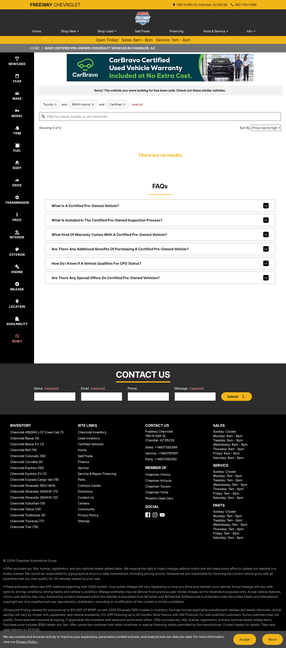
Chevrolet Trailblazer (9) (28, 515)
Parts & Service (214, 31)
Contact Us (86, 497)
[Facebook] (148, 515)
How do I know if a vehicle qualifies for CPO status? (96, 263)
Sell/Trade (142, 31)
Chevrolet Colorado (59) (28, 456)
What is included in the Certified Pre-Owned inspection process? (107, 220)
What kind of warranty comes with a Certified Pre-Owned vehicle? (109, 235)
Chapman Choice (157, 474)
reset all (137, 104)
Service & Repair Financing (97, 474)
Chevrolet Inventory (92, 432)
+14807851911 (168, 453)
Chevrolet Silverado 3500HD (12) (34, 497)
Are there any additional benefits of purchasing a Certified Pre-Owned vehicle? (120, 249)
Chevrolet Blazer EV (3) (27, 444)
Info (249, 31)
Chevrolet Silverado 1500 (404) (32, 486)
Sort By (245, 128)
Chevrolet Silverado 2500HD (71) (34, 491)
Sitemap (84, 521)
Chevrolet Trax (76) (24, 527)
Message (189, 388)
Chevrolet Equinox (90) (27, 468)
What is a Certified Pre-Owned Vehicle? (85, 206)
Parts (81, 479)
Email (93, 388)
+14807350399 (166, 447)
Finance (83, 462)
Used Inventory (89, 438)
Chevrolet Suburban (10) (27, 503)
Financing (176, 31)
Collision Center (89, 486)
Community (86, 509)
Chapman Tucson (158, 486)
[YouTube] (162, 515)
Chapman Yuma (156, 492)
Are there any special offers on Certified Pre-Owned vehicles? (106, 278)
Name (46, 388)
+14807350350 (165, 459)
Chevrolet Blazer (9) (24, 438)
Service (83, 468)
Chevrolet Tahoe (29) (25, 509)
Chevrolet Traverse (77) (27, 521)
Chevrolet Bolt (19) (23, 450)
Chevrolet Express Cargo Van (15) (34, 479)
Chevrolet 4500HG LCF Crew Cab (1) (37, 432)
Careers (83, 503)
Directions (85, 491)
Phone (132, 388)
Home (36, 31)
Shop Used (105, 31)
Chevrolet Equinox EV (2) (28, 474)
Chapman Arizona (158, 480)
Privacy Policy (88, 515)
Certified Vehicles (90, 444)
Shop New (68, 31)
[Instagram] (155, 515)
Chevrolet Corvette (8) (26, 462)
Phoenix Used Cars (159, 498)
